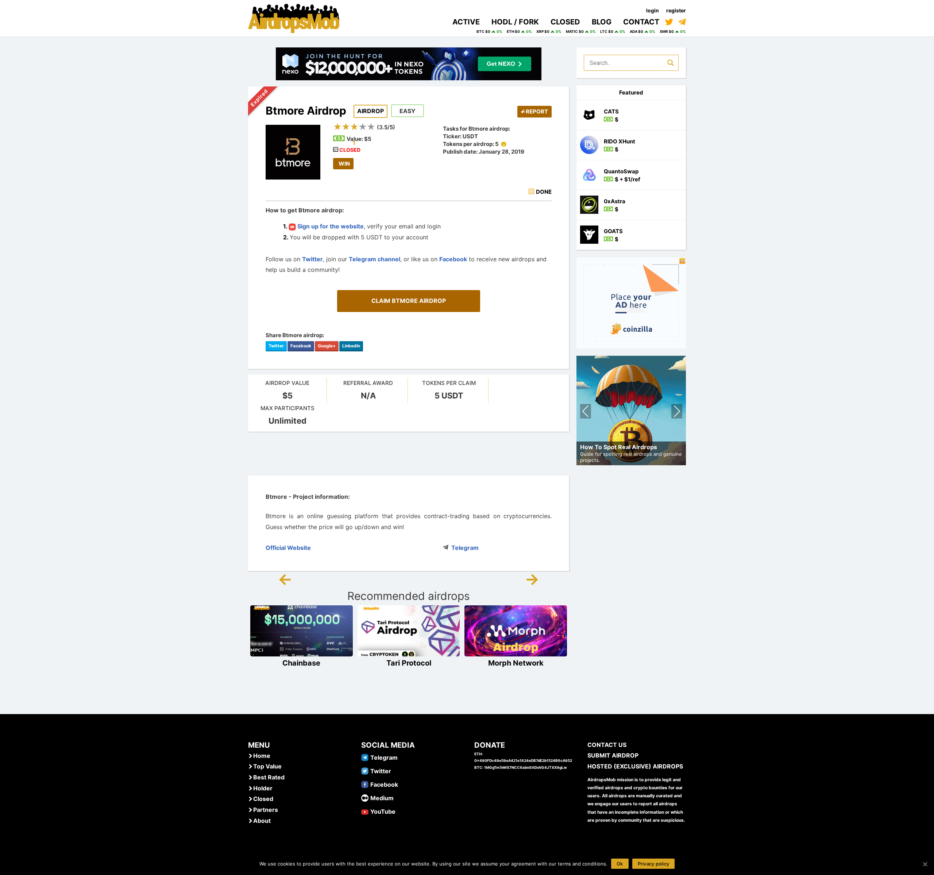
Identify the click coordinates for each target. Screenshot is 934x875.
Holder (263, 788)
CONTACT (641, 22)
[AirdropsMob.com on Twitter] (669, 22)
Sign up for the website (330, 226)
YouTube (382, 811)
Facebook (453, 259)
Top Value (267, 766)
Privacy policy (653, 864)
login (652, 10)
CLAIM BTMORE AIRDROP (408, 300)
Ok (620, 864)
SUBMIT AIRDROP (612, 755)
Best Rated (269, 777)
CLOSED (565, 22)
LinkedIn (351, 345)
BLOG (601, 22)
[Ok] (925, 864)
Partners (265, 809)
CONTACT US (606, 744)
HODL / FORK (515, 22)
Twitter (312, 259)
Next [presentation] (676, 412)
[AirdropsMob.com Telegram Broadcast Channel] (682, 22)
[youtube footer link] (364, 811)
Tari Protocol (408, 663)
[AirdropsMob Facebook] (364, 784)
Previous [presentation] (585, 412)
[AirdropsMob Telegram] (364, 757)
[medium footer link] (364, 797)
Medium (382, 798)
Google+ (327, 345)
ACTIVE (466, 22)
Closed (263, 798)
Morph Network (516, 663)
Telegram (465, 547)
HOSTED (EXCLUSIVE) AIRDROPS (635, 766)
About (262, 820)
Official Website (288, 547)
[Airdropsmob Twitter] (364, 770)
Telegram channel (374, 259)
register (676, 10)
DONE (544, 191)
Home (261, 755)
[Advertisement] (408, 453)
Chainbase (301, 663)
